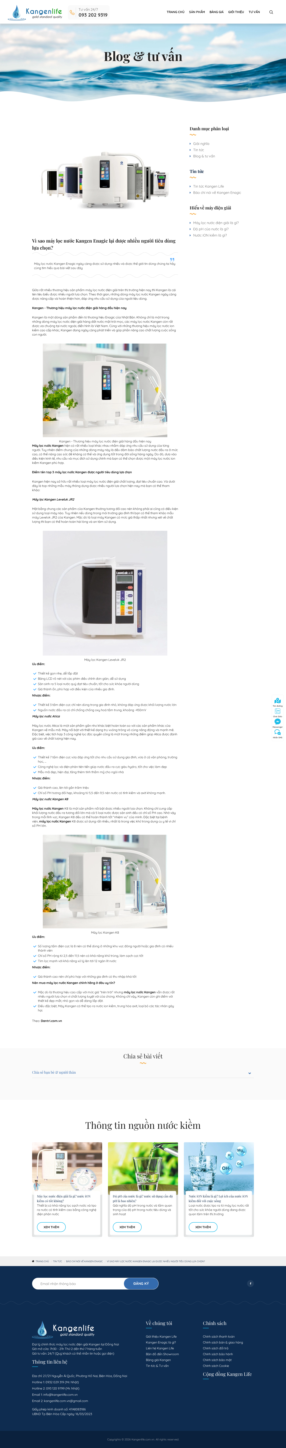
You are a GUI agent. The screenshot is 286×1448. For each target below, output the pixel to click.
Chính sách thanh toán (219, 1336)
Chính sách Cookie (216, 1366)
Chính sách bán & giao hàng (223, 1342)
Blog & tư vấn (204, 156)
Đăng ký (141, 1283)
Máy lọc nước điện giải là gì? (216, 223)
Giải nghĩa (201, 143)
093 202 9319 (93, 15)
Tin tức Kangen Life (208, 186)
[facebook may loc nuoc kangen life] (250, 1283)
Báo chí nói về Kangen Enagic (217, 192)
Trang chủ (175, 12)
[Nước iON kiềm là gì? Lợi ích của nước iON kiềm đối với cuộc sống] (219, 1168)
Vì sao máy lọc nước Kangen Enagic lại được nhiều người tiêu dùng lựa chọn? (156, 1261)
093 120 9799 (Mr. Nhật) (62, 1388)
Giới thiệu (236, 12)
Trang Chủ (42, 1261)
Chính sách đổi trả (215, 1348)
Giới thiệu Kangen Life (161, 1336)
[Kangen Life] (35, 12)
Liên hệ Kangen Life (160, 1348)
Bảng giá (217, 12)
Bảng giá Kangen (158, 1360)
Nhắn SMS (277, 737)
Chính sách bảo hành (218, 1354)
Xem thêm (51, 1227)
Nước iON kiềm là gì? (210, 235)
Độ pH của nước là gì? (211, 229)
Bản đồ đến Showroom (162, 1354)
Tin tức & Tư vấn (157, 1366)
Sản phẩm (197, 12)
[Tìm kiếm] (271, 12)
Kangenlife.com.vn (143, 1439)
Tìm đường (277, 706)
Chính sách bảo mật (217, 1360)
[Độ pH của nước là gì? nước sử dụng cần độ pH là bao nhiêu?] (143, 1168)
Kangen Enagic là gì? (161, 1342)
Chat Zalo (277, 716)
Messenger (278, 727)
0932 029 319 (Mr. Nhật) (62, 1382)
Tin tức (198, 150)
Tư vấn (254, 12)
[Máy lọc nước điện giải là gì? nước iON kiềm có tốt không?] (67, 1168)
